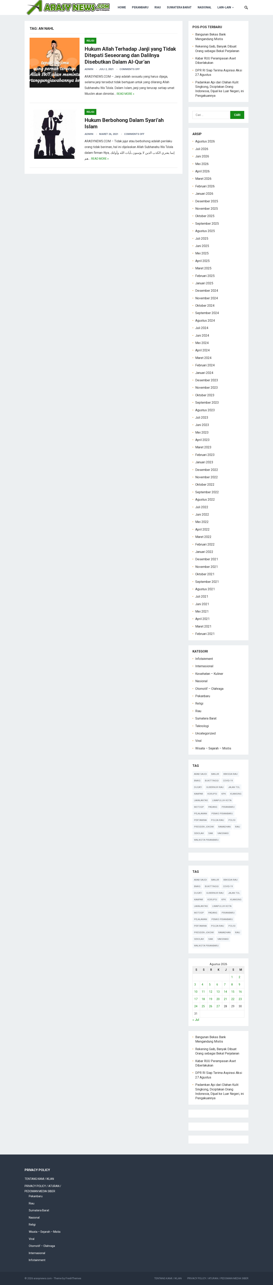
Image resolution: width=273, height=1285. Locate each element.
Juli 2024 (201, 328)
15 (232, 991)
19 (210, 999)
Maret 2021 (203, 626)
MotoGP (199, 807)
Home (122, 7)
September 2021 (207, 582)
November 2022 (206, 477)
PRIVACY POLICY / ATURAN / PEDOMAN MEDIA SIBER (217, 1278)
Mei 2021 (202, 611)
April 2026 (202, 171)
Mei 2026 (202, 164)
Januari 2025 (204, 283)
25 (203, 1006)
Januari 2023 (204, 462)
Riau (157, 7)
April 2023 (202, 440)
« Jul (195, 1020)
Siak (210, 833)
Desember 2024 (206, 291)
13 (218, 991)
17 (195, 999)
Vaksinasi (223, 833)
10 (195, 991)
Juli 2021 (201, 596)
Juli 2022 (201, 507)
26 (210, 1006)
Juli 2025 (201, 238)
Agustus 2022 (205, 499)
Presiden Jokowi (204, 826)
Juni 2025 (202, 246)
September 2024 (207, 313)
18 (203, 999)
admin (89, 69)
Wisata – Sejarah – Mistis (213, 748)
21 (225, 999)
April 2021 (202, 619)
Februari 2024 (205, 365)
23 (240, 999)
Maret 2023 (203, 447)
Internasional (204, 666)
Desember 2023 (206, 380)
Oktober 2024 (204, 305)
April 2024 (202, 350)
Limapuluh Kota (221, 800)
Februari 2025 (205, 276)
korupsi (212, 794)
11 (203, 991)
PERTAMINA (200, 820)
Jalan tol (234, 787)
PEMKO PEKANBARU (222, 813)
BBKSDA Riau (230, 774)
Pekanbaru (140, 7)
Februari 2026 (205, 186)
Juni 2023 (202, 425)
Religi (90, 40)
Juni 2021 (202, 604)
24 (195, 1006)
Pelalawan (200, 813)
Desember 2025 (206, 201)
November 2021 (206, 567)
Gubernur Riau (215, 787)
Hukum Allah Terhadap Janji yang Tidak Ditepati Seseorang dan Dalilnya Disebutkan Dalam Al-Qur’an (130, 55)
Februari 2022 (205, 544)
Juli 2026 (201, 149)
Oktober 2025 (204, 216)
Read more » (125, 93)
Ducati (198, 787)
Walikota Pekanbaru (206, 840)
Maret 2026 (203, 179)
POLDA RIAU (217, 820)
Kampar (198, 794)
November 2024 (206, 298)
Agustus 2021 (205, 589)
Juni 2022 (202, 514)
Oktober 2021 (204, 574)
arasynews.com (43, 1278)
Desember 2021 (206, 559)
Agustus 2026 (205, 141)
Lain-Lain (224, 7)
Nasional (204, 7)
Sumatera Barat (179, 7)
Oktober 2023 (204, 395)
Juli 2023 (201, 417)
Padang (212, 807)
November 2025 (206, 209)
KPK (223, 794)
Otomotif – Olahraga (209, 689)
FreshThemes (73, 1278)
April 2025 (202, 261)
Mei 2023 (202, 432)
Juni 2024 (202, 335)
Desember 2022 (206, 470)
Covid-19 (228, 780)
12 (210, 991)
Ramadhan (224, 826)
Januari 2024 (204, 373)
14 (225, 991)
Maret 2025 (203, 268)
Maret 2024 (203, 358)
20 (218, 999)
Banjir (215, 774)
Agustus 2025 (205, 231)
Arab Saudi (200, 774)
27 (218, 1006)
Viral (198, 741)
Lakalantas (201, 800)
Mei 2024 (202, 343)
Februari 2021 (205, 634)
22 (232, 999)
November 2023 (206, 387)
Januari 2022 (204, 552)
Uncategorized (205, 733)
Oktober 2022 (204, 484)
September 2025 (207, 223)
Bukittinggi (212, 780)
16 (240, 991)
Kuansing (235, 794)
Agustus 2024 (205, 320)
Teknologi (202, 726)
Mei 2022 (202, 522)
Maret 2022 (203, 537)
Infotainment (204, 659)
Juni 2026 (202, 156)
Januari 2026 (204, 194)
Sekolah (199, 833)
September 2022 (207, 492)
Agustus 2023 (205, 410)
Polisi (231, 820)
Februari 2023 (205, 455)
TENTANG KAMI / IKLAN (39, 1178)
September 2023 (207, 402)
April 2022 (202, 529)
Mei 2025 (202, 253)
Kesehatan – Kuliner (209, 674)
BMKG (197, 780)
